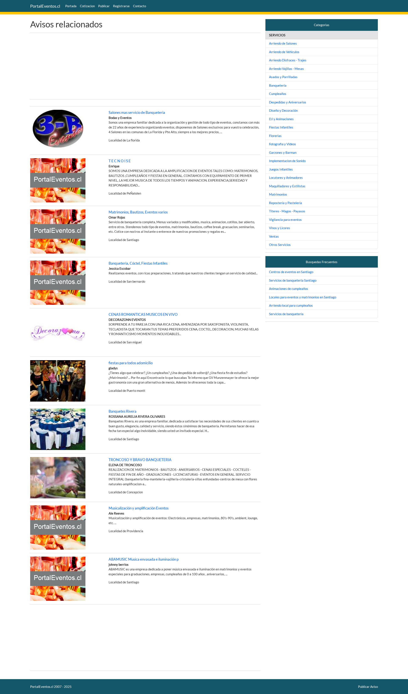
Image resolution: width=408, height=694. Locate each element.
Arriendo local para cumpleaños (291, 305)
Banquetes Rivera (122, 411)
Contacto (139, 6)
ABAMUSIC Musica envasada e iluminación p (143, 559)
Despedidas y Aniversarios (287, 102)
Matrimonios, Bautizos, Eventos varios (138, 212)
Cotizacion (87, 6)
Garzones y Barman (282, 152)
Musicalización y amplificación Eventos (139, 508)
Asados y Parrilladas (283, 77)
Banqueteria (277, 85)
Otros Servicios (280, 245)
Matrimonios (278, 194)
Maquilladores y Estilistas (287, 186)
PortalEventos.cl (45, 5)
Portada (70, 6)
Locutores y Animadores (286, 177)
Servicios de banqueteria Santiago (292, 280)
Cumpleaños (277, 94)
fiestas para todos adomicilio (131, 363)
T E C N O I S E (120, 161)
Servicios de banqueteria (286, 314)
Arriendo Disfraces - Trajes (287, 60)
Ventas (274, 236)
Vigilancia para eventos (285, 219)
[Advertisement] (145, 66)
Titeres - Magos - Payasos (287, 211)
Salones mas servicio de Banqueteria (137, 112)
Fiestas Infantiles (281, 127)
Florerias (275, 136)
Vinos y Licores (279, 228)
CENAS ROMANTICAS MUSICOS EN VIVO (143, 314)
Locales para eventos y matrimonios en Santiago (302, 297)
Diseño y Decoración (283, 110)
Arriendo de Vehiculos (284, 52)
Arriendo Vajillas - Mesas (286, 69)
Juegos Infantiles (281, 169)
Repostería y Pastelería (285, 203)
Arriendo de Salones (283, 43)
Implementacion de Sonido (287, 161)
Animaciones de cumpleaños (288, 289)
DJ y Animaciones (281, 119)
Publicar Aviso (368, 686)
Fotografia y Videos (282, 144)
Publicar (104, 6)
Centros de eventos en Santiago (291, 272)
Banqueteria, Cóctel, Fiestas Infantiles (138, 263)
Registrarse (121, 6)
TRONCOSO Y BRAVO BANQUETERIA (140, 459)
